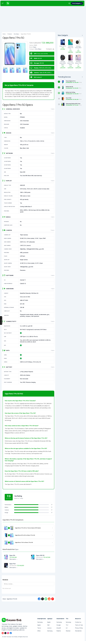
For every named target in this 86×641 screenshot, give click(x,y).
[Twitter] (5, 633)
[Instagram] (8, 633)
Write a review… (8, 584)
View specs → (13, 559)
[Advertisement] (43, 18)
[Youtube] (2, 633)
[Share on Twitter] (42, 599)
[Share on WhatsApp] (46, 599)
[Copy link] (52, 599)
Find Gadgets (76, 3)
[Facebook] (10, 633)
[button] (3, 3)
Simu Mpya (38, 49)
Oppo (16, 549)
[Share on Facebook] (39, 599)
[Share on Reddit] (49, 599)
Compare (49, 49)
